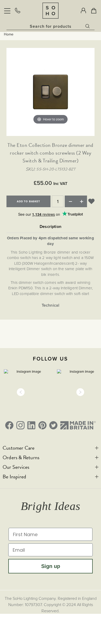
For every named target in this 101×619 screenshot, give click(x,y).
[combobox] (50, 26)
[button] (21, 392)
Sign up (50, 566)
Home (8, 34)
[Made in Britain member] (78, 425)
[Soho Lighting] (50, 10)
